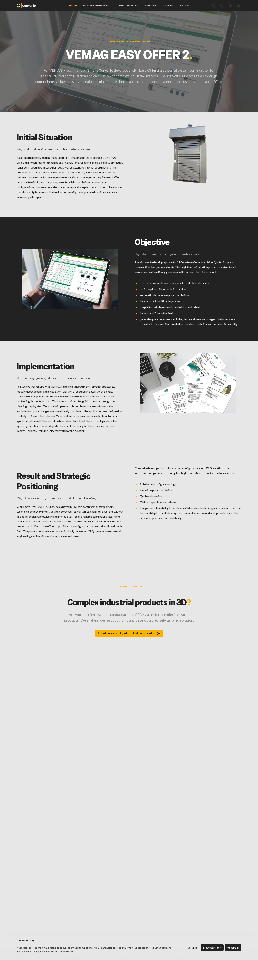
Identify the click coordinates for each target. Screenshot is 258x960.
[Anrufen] (230, 5)
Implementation (45, 366)
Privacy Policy (66, 951)
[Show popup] (213, 5)
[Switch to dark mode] (221, 5)
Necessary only (212, 947)
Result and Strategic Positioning (53, 481)
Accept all (233, 947)
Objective (152, 241)
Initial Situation (44, 137)
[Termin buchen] (238, 5)
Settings (192, 947)
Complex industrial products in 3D (129, 602)
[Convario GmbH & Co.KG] (26, 5)
